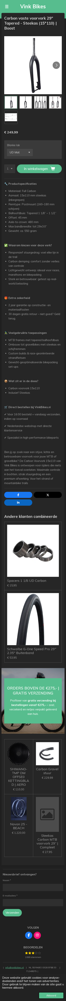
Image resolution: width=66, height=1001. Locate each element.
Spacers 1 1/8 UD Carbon (26, 581)
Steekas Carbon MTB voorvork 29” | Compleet (47, 841)
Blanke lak (13, 145)
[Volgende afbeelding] (56, 65)
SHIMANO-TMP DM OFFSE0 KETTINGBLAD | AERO (18, 777)
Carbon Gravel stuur (47, 771)
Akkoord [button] (51, 995)
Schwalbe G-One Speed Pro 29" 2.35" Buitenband (31, 651)
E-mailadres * (10, 895)
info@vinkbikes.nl (14, 967)
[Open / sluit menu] (7, 6)
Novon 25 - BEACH (18, 826)
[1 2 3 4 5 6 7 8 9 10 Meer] (9, 168)
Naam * (7, 880)
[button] (11, 102)
